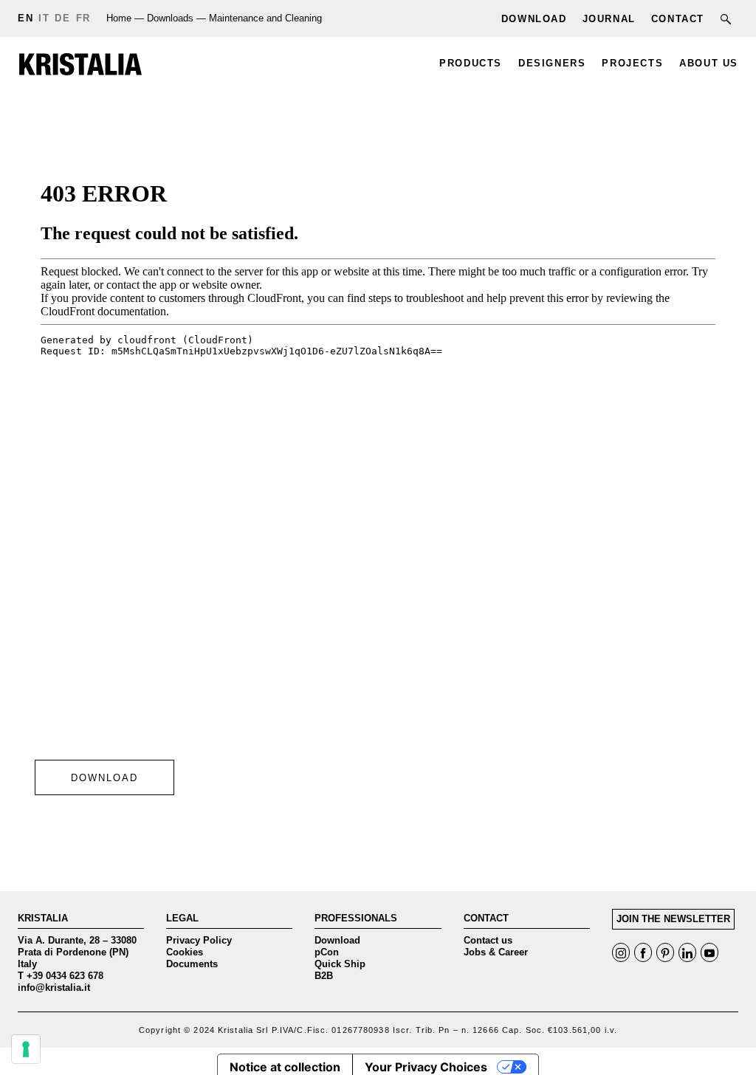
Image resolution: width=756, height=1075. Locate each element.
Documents (192, 963)
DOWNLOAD (104, 777)
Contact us (488, 940)
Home (118, 18)
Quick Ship (340, 963)
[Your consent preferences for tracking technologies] (26, 1049)
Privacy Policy (199, 940)
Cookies (184, 952)
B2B (324, 975)
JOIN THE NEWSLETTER (673, 918)
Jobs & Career (496, 952)
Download (337, 940)
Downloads (170, 18)
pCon (327, 952)
